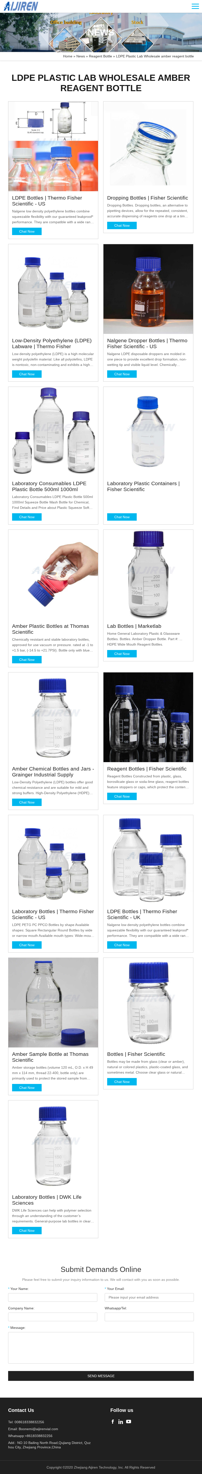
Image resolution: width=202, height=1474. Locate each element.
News (80, 56)
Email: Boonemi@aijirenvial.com (33, 1429)
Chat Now (26, 231)
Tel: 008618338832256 (26, 1422)
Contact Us (21, 1410)
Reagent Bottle (100, 56)
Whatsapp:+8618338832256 (30, 1436)
